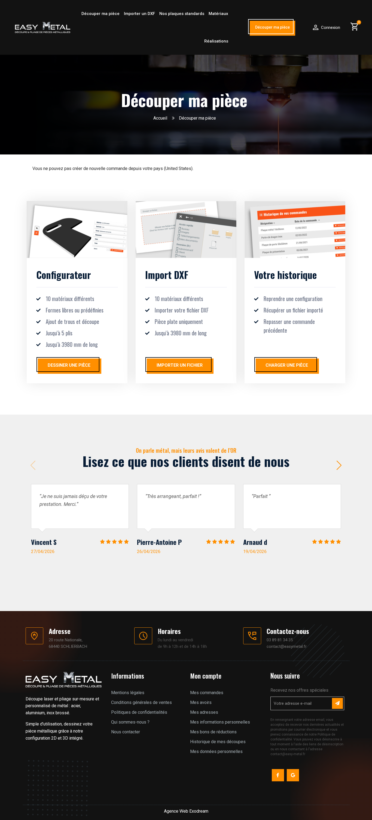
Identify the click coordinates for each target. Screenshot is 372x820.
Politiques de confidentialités (139, 712)
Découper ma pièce (100, 13)
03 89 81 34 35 (280, 639)
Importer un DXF (139, 13)
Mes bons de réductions (213, 731)
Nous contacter (125, 731)
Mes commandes (206, 692)
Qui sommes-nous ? (130, 722)
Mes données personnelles (216, 751)
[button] (272, 28)
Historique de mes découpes (218, 741)
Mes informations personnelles (220, 722)
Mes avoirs (201, 702)
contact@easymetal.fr (287, 646)
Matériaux (218, 13)
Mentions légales (127, 692)
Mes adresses (204, 712)
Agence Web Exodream (186, 811)
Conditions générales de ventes (141, 702)
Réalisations (216, 41)
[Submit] (337, 703)
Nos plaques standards (181, 13)
